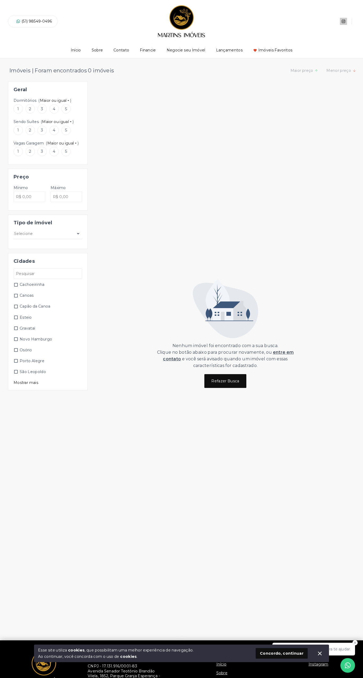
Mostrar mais (26, 382)
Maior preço (301, 70)
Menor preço (338, 70)
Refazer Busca (225, 381)
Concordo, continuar (281, 653)
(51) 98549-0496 (37, 21)
